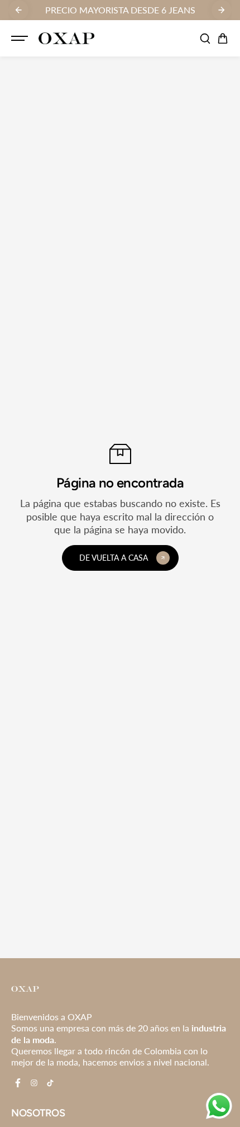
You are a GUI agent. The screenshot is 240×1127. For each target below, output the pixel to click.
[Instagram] (34, 1083)
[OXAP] (66, 38)
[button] (223, 39)
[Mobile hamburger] (20, 38)
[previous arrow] (18, 10)
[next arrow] (222, 10)
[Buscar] (205, 39)
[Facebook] (18, 1083)
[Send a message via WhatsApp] (219, 1106)
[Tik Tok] (50, 1083)
